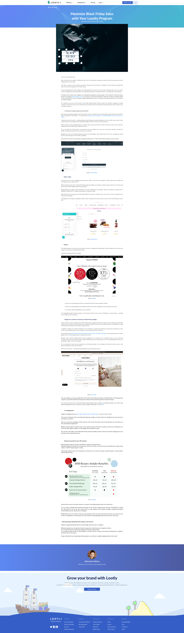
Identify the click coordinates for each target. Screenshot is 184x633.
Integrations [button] (81, 3)
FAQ (123, 624)
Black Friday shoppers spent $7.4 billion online (87, 414)
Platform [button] (69, 3)
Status (123, 629)
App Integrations (83, 624)
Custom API (82, 627)
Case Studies (96, 624)
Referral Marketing (69, 624)
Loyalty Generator (97, 622)
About (109, 622)
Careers (109, 624)
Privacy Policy (111, 629)
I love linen (93, 394)
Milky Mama (94, 239)
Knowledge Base (126, 622)
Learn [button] (101, 3)
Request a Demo (127, 2)
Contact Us (125, 627)
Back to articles (53, 7)
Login (135, 2)
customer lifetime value (76, 96)
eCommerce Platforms (84, 622)
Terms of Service (111, 627)
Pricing (93, 3)
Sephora (94, 298)
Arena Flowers (94, 172)
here (103, 404)
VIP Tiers (66, 627)
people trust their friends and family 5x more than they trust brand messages (88, 333)
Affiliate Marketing (69, 629)
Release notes (96, 629)
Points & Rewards (68, 622)
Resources (95, 627)
